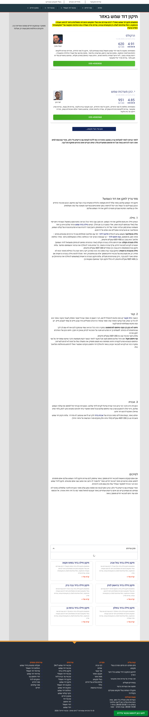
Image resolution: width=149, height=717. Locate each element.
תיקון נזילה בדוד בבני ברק (77, 585)
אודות (100, 8)
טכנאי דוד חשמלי (69, 8)
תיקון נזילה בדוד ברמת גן (78, 608)
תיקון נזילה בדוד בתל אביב (122, 562)
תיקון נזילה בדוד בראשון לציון (120, 585)
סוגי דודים (88, 8)
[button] (54, 548)
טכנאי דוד (50, 8)
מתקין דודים (34, 8)
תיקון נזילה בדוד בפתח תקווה (75, 562)
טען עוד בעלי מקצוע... (94, 129)
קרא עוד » (130, 576)
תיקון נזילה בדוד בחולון (123, 608)
